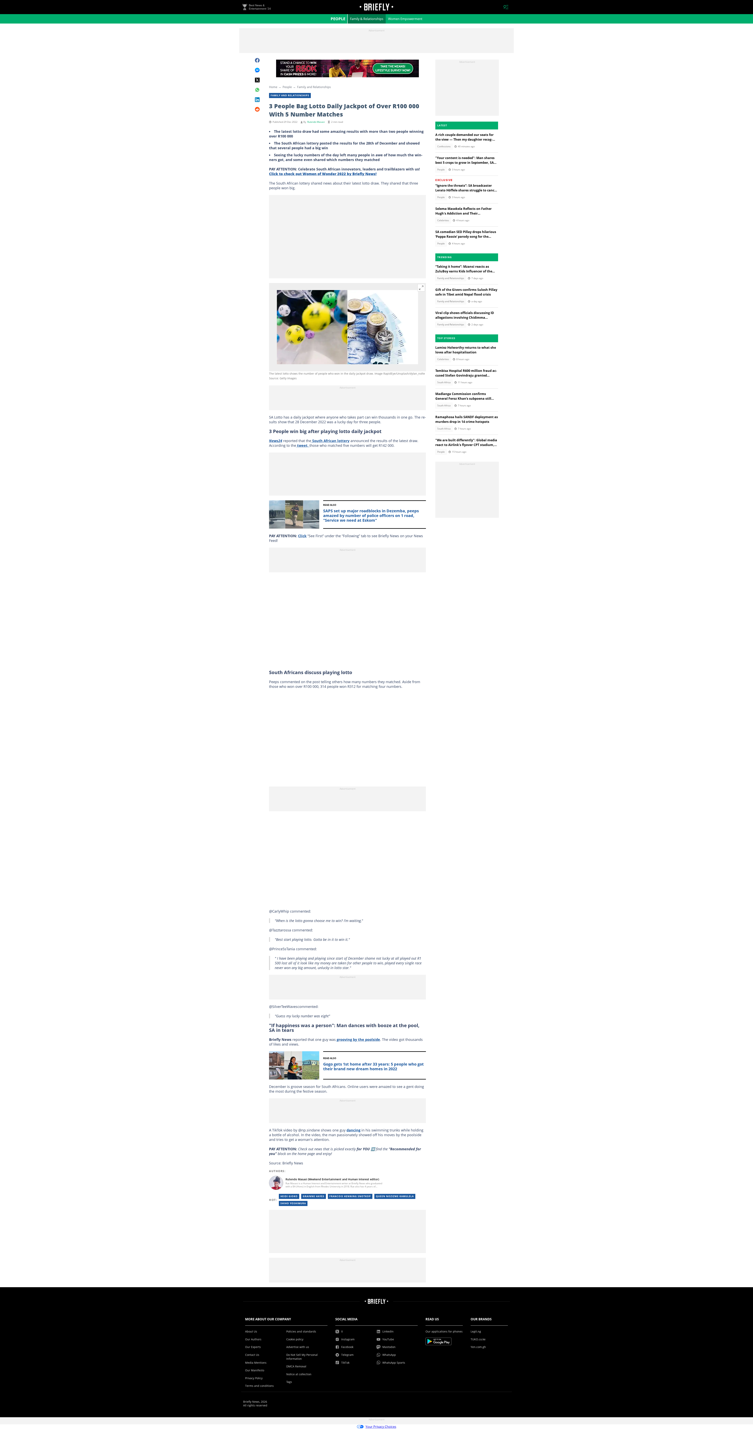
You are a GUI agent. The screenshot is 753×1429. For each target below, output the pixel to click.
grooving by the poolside (358, 1039)
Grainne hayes (313, 1196)
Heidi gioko (289, 1196)
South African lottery (330, 440)
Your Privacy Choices (381, 1426)
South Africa (444, 382)
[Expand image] (421, 287)
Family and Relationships (314, 87)
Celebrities (443, 220)
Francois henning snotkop (350, 1196)
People (338, 18)
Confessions (444, 146)
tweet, (302, 445)
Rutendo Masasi (316, 122)
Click (302, 535)
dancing (353, 1130)
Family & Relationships (366, 19)
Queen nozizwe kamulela (395, 1196)
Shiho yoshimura (293, 1203)
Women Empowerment (405, 19)
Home (273, 87)
